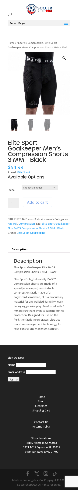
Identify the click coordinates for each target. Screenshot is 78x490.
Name (11, 365)
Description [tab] (19, 249)
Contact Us (41, 422)
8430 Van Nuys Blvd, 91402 (41, 451)
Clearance (41, 406)
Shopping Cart (41, 410)
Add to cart (37, 202)
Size (12, 190)
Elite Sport (23, 172)
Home (11, 42)
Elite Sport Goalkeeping (30, 232)
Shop (41, 401)
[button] (64, 58)
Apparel (21, 42)
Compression (35, 42)
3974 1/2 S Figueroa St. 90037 (41, 447)
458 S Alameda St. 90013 (41, 443)
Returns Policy (41, 426)
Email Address (16, 372)
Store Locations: (41, 438)
